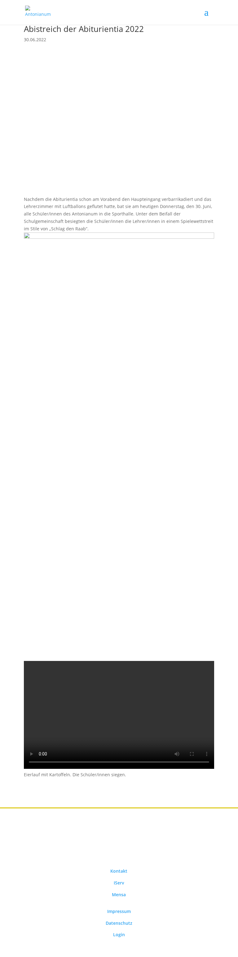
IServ (119, 883)
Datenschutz (119, 923)
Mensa (119, 894)
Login (119, 934)
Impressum (119, 911)
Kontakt (118, 871)
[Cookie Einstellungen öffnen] (13, 949)
